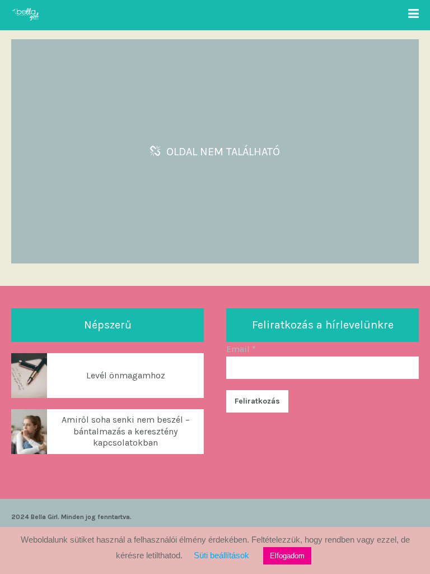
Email (241, 349)
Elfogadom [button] (287, 556)
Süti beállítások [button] (221, 555)
